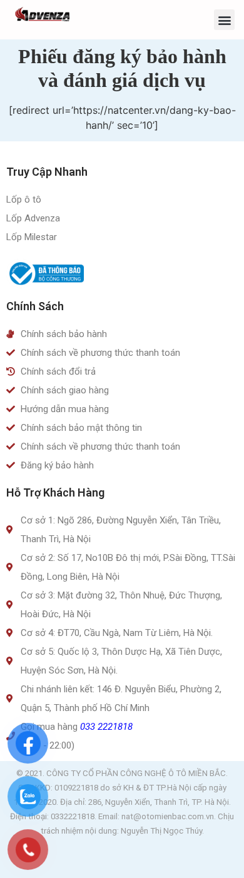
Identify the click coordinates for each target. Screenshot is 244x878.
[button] (224, 19)
